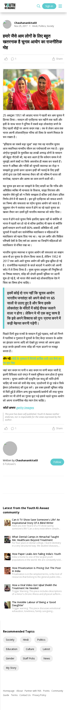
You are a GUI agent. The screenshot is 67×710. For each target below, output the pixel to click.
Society (10, 639)
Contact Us (25, 695)
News (46, 658)
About (19, 690)
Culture (30, 649)
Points (46, 690)
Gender (10, 658)
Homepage (9, 690)
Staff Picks (29, 658)
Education (11, 649)
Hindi (26, 639)
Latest (46, 649)
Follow (57, 462)
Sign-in (49, 6)
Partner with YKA (33, 690)
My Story (11, 667)
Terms (14, 695)
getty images (25, 408)
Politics (41, 639)
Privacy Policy (39, 695)
